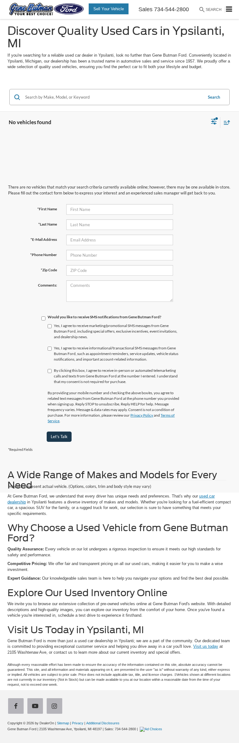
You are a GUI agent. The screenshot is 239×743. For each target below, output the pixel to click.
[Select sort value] (225, 122)
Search (214, 97)
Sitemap (63, 723)
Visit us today (205, 646)
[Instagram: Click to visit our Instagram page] (56, 706)
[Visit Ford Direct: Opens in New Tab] (152, 729)
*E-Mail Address (43, 239)
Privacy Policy (141, 415)
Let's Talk (59, 436)
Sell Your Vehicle (108, 9)
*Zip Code (49, 270)
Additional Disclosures (103, 723)
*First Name (47, 209)
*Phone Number (43, 254)
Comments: (47, 285)
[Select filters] (214, 122)
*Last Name (47, 224)
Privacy (77, 723)
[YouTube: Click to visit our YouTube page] (36, 706)
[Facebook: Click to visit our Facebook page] (17, 706)
